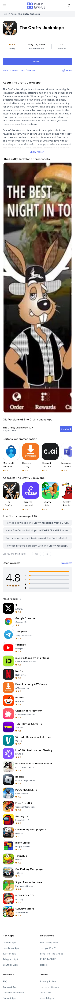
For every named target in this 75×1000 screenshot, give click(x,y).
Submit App (10, 998)
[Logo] (36, 5)
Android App (10, 987)
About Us (45, 992)
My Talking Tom (49, 942)
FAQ (5, 981)
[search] (69, 5)
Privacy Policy (48, 981)
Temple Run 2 (48, 948)
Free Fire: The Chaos (51, 953)
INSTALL (37, 61)
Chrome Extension (13, 992)
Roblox (44, 964)
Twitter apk (9, 953)
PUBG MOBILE (48, 959)
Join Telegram (48, 998)
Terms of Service (49, 987)
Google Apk (9, 942)
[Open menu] (4, 5)
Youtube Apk (10, 964)
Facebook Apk (11, 948)
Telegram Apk (10, 959)
